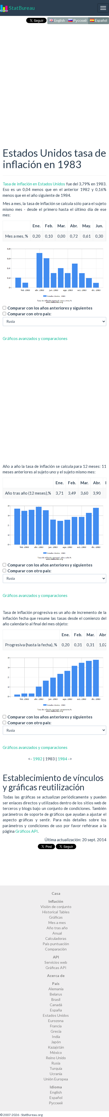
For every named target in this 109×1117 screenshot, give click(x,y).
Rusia (55, 1063)
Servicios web (55, 962)
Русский (79, 20)
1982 (37, 758)
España (56, 1010)
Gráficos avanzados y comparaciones (35, 338)
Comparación (56, 949)
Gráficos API (26, 831)
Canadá (56, 1004)
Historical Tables (56, 912)
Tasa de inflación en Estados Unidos (34, 183)
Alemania (55, 989)
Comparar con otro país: (29, 313)
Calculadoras (55, 938)
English (59, 20)
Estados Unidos (56, 1015)
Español (100, 20)
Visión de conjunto (55, 906)
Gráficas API (56, 967)
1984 (62, 758)
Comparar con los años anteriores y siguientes (49, 308)
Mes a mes (57, 922)
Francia (56, 1026)
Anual (57, 933)
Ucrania (56, 1073)
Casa (56, 893)
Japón (56, 1042)
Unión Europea (56, 1079)
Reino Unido (56, 1057)
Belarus (56, 994)
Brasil (55, 999)
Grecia (56, 1031)
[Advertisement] (54, 80)
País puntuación (56, 943)
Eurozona (55, 1020)
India (56, 1036)
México (56, 1052)
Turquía (55, 1068)
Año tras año (57, 928)
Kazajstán (56, 1047)
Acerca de (56, 975)
